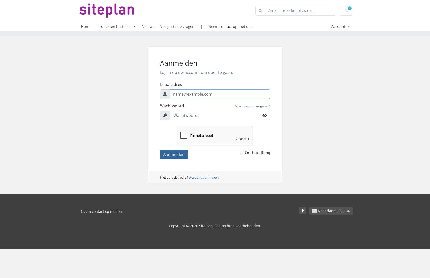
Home (86, 26)
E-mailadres (171, 84)
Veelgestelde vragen (177, 26)
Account (338, 26)
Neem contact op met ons (230, 26)
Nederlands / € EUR (333, 210)
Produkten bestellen (115, 26)
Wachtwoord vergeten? (252, 106)
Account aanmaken (204, 177)
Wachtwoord (172, 106)
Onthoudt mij (257, 152)
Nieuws (148, 26)
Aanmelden (174, 154)
